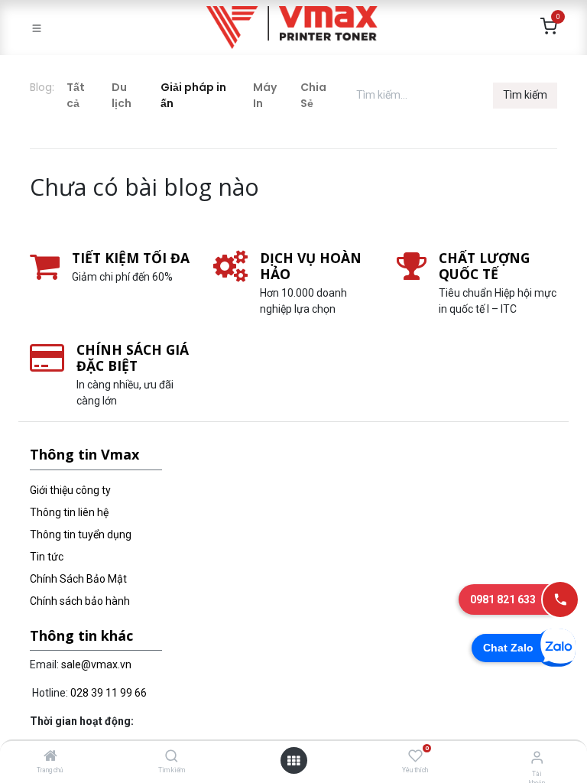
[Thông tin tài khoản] (537, 757)
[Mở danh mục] (293, 761)
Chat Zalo (508, 648)
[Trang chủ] (50, 757)
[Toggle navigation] (37, 27)
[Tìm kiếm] (171, 757)
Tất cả (75, 95)
